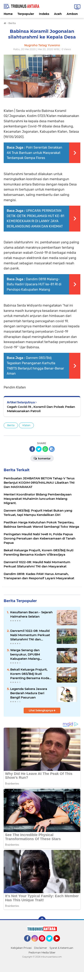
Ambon (72, 14)
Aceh (58, 14)
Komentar (44, 458)
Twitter (51, 943)
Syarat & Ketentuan (61, 947)
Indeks (44, 14)
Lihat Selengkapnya (41, 710)
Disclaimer (40, 947)
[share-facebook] (32, 449)
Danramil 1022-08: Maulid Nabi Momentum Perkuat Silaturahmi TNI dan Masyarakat (30, 635)
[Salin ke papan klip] (52, 449)
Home (8, 14)
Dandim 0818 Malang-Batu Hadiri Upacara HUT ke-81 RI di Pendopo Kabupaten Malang (34, 284)
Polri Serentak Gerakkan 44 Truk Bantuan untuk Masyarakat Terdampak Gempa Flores (34, 153)
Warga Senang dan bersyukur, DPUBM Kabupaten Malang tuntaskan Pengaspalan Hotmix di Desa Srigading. (30, 654)
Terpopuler (26, 14)
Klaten (26, 425)
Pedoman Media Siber (42, 952)
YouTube (59, 943)
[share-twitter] (39, 449)
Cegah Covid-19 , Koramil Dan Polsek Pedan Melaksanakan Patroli (41, 409)
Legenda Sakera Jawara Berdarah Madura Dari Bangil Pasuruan (28, 693)
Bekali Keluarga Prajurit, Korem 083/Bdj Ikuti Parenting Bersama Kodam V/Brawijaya (31, 673)
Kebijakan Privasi (21, 947)
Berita (10, 425)
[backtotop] (42, 920)
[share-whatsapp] (45, 449)
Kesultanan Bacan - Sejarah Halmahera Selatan (31, 614)
